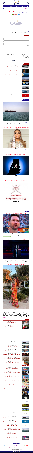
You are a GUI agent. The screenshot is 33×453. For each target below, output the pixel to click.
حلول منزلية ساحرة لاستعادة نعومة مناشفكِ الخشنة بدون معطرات (12, 362)
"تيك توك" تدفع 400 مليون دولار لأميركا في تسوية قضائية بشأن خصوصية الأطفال (16, 154)
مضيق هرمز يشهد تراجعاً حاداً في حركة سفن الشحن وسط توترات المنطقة (16, 101)
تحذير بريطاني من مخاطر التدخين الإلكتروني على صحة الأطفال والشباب (16, 239)
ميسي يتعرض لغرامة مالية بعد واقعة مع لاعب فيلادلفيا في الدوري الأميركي (16, 213)
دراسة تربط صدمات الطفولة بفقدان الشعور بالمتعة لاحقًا (12, 437)
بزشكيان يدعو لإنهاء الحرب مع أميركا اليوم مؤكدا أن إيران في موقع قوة (12, 376)
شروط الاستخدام (27, 53)
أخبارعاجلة (28, 8)
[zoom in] (3, 8)
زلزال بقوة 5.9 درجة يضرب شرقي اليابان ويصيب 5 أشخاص (23, 6)
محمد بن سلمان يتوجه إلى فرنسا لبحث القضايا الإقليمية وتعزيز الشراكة (12, 380)
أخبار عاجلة (25, 8)
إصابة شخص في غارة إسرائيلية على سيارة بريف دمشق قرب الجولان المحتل (12, 78)
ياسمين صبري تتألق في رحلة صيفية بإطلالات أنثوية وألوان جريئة (16, 264)
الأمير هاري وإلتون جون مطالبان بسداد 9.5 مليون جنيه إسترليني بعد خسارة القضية (12, 388)
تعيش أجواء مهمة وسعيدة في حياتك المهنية (12, 425)
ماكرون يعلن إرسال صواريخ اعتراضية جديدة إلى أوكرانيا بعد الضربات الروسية (12, 70)
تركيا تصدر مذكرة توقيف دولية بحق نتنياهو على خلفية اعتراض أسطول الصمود (12, 392)
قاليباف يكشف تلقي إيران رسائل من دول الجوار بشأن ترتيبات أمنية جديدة (12, 326)
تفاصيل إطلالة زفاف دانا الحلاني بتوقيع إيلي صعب (12, 322)
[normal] (4, 8)
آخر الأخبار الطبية (5, 317)
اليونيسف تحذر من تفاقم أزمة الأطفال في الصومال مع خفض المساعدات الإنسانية (12, 421)
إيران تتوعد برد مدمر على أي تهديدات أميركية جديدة (12, 368)
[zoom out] (5, 8)
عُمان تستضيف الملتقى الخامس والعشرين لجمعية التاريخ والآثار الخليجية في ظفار (16, 180)
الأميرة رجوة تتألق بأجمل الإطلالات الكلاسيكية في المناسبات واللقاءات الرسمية (11, 354)
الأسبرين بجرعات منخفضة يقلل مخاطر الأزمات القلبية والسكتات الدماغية (12, 384)
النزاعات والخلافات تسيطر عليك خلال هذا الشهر (12, 433)
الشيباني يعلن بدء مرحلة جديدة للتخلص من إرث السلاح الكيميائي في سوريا (12, 372)
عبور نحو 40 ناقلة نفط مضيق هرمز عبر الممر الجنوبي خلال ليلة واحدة (12, 74)
